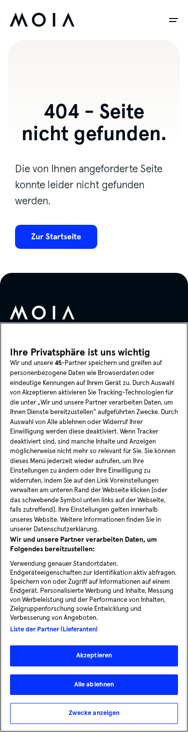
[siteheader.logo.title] (42, 20)
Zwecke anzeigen (94, 713)
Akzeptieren (94, 655)
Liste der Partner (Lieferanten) (54, 629)
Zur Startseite (56, 236)
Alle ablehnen (94, 684)
